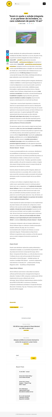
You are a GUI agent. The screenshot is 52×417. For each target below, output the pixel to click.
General (26, 13)
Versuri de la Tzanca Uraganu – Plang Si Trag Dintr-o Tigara (25, 383)
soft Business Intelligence (26, 62)
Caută (17, 355)
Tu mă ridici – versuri (24, 371)
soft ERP (19, 60)
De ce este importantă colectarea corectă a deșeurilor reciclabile (24, 397)
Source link (13, 302)
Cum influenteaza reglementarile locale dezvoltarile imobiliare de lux (26, 390)
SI (9, 3)
